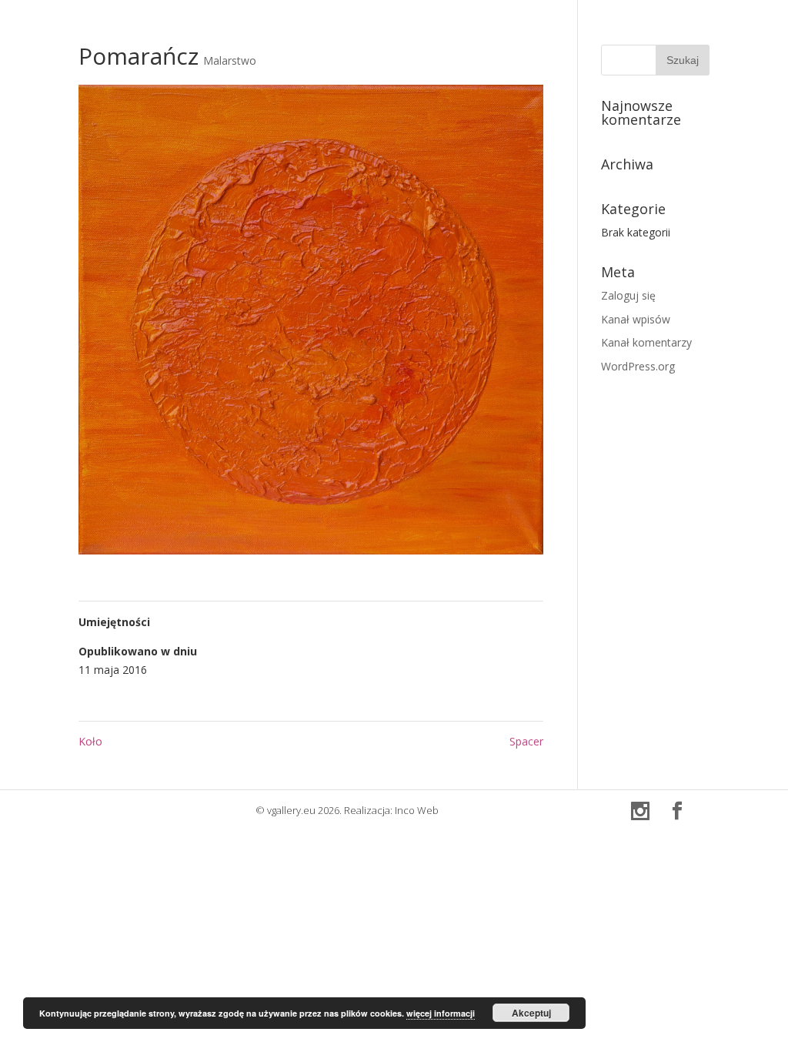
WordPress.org (638, 366)
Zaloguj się (628, 295)
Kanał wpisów (635, 319)
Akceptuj (531, 1013)
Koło (90, 741)
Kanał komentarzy (646, 342)
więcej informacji (440, 1013)
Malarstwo (229, 60)
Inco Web (417, 810)
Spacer (526, 741)
